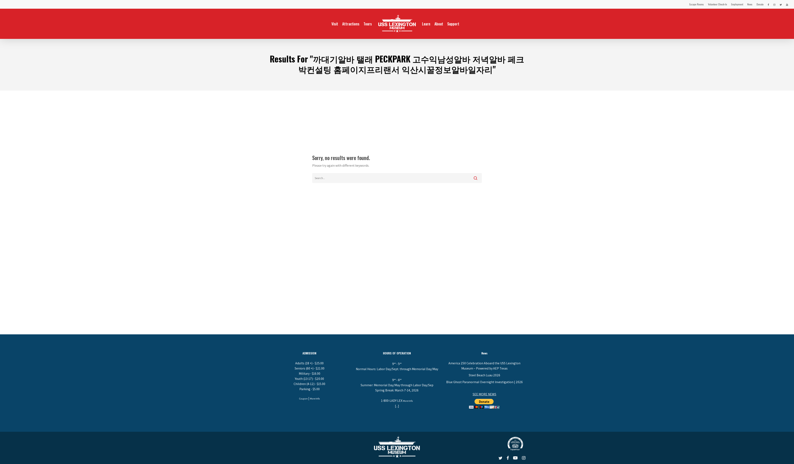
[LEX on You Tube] (787, 4)
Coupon (303, 398)
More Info (315, 398)
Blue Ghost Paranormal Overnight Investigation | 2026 (484, 382)
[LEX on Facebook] (768, 4)
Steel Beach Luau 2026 (484, 375)
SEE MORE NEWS (484, 394)
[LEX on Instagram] (774, 4)
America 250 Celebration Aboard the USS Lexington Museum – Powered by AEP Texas (484, 366)
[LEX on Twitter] (781, 4)
